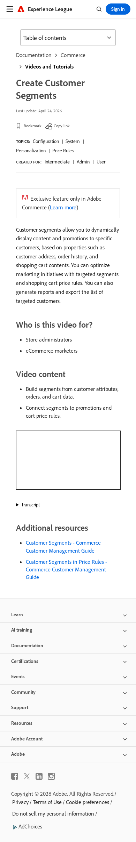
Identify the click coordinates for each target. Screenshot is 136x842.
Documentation (34, 54)
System (73, 141)
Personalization (31, 150)
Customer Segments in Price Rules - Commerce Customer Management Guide (66, 569)
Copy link (62, 125)
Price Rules (63, 150)
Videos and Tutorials (49, 66)
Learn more (63, 207)
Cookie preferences (87, 802)
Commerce (73, 54)
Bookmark (32, 125)
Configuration (46, 141)
